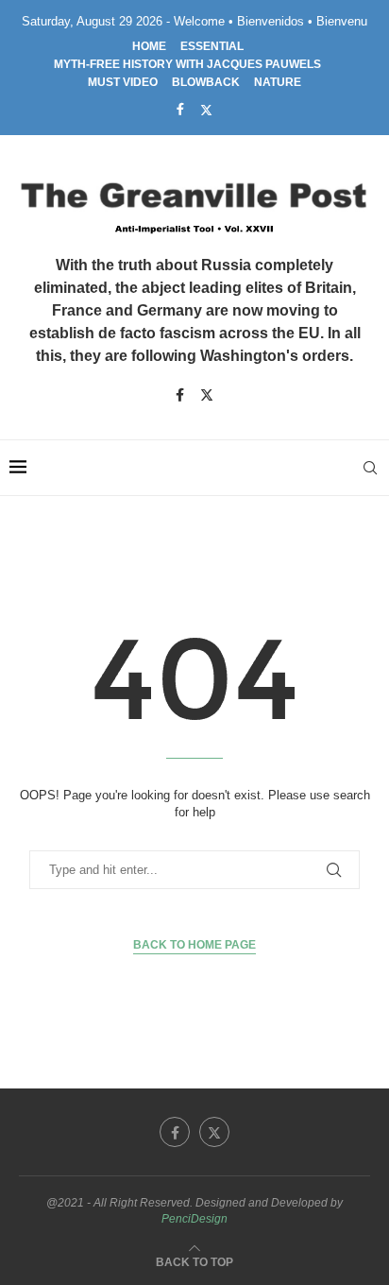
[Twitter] (206, 109)
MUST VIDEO (123, 82)
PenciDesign (194, 1218)
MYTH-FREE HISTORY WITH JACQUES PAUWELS (187, 64)
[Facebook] (180, 109)
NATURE (277, 82)
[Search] (370, 467)
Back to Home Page (194, 944)
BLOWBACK (206, 82)
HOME (149, 46)
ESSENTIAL (212, 46)
